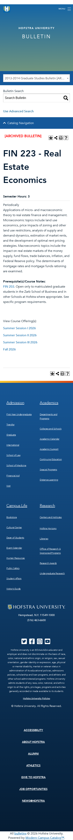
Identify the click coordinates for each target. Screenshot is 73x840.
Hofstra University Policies (36, 698)
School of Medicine (16, 465)
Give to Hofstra (33, 777)
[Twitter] (24, 643)
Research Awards (48, 563)
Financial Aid (12, 475)
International (12, 445)
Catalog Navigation (20, 123)
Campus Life (16, 505)
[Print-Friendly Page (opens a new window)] (61, 138)
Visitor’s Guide (13, 588)
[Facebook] (32, 643)
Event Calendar (14, 547)
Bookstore (11, 517)
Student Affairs (13, 578)
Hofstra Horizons (48, 528)
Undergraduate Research (52, 573)
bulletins (20, 833)
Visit (8, 485)
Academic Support (49, 449)
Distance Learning (49, 479)
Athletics (33, 765)
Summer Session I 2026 (19, 328)
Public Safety (13, 568)
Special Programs (48, 469)
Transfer (10, 424)
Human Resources (15, 558)
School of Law (13, 455)
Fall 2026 (9, 349)
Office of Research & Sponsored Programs (50, 551)
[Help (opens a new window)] (66, 138)
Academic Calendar (49, 439)
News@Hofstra (33, 801)
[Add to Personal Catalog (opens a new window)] (51, 138)
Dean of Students (15, 537)
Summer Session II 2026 (20, 335)
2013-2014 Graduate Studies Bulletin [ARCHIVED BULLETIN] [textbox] (37, 78)
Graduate (11, 434)
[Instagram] (39, 643)
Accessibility (33, 730)
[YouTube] (47, 643)
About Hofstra (33, 742)
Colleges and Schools (50, 428)
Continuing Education (51, 459)
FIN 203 (8, 286)
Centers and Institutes (51, 517)
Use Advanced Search (18, 111)
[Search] (66, 98)
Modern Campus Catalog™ (45, 838)
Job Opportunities (33, 789)
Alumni (33, 754)
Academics (49, 402)
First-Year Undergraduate (19, 414)
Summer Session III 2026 (20, 342)
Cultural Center (14, 527)
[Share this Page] (56, 138)
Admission (15, 402)
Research (47, 505)
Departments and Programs (48, 416)
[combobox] (36, 78)
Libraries (44, 538)
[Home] (6, 9)
